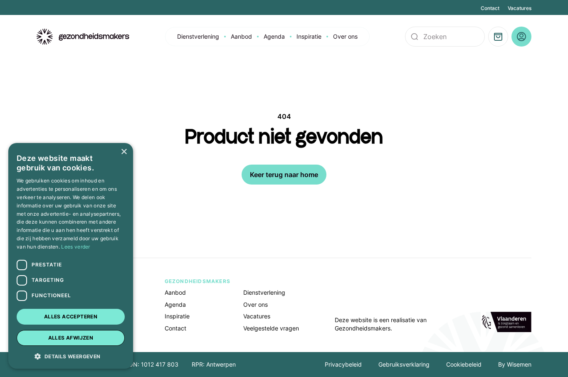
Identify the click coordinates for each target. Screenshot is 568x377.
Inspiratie (308, 36)
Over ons (345, 36)
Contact (490, 8)
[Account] (521, 37)
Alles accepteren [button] (70, 316)
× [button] (124, 152)
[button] (71, 355)
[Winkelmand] (498, 37)
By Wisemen (514, 364)
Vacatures (519, 8)
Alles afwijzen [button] (71, 338)
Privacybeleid (343, 364)
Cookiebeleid (464, 364)
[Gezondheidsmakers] (83, 37)
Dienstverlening (198, 36)
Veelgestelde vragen (271, 328)
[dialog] (70, 256)
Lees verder (75, 247)
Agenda (274, 36)
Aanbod (241, 36)
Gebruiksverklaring (404, 364)
